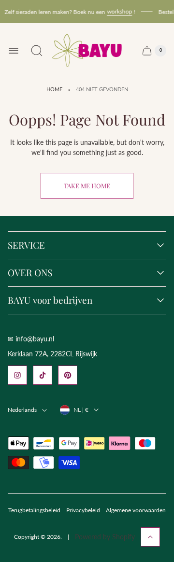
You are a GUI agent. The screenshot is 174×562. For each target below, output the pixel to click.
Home (54, 89)
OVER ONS (30, 273)
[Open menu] (13, 50)
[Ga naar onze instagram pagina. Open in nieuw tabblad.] (17, 375)
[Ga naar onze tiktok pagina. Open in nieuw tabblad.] (42, 375)
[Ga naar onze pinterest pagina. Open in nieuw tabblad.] (67, 375)
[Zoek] (36, 50)
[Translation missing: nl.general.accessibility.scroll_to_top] (150, 537)
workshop (117, 11)
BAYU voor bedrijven (50, 300)
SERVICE (26, 245)
